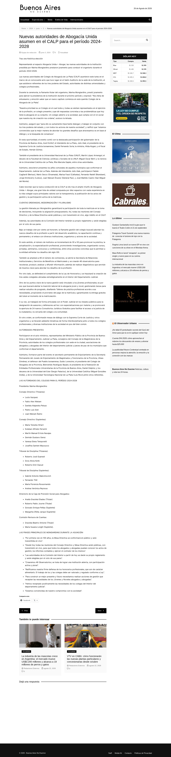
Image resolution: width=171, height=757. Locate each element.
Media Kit (118, 753)
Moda (50, 20)
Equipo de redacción (29, 52)
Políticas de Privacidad (143, 753)
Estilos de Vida (61, 20)
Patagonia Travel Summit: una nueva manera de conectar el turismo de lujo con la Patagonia (130, 236)
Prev (26, 611)
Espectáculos (37, 20)
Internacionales (76, 20)
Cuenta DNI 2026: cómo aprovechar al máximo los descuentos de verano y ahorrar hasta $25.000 (130, 341)
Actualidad (24, 20)
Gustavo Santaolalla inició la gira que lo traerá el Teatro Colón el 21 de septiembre (129, 226)
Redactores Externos (31, 668)
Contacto (128, 753)
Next (99, 611)
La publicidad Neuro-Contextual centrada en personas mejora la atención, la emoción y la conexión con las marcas (130, 353)
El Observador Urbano (125, 323)
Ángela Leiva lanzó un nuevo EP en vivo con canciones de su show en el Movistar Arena (130, 246)
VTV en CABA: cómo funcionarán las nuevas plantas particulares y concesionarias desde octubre (84, 659)
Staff (110, 753)
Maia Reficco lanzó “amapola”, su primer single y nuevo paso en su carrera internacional (129, 256)
